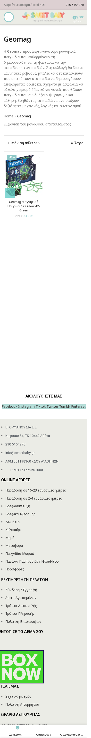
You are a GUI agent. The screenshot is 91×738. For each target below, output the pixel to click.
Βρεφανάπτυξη (17, 506)
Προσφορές (14, 569)
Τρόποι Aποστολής (21, 605)
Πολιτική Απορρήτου (22, 704)
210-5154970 (75, 5)
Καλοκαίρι (13, 529)
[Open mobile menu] (8, 17)
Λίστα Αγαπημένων (20, 597)
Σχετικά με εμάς (18, 696)
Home (8, 116)
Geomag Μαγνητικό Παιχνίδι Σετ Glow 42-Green (24, 206)
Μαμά (9, 537)
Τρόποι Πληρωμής (19, 613)
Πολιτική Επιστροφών (23, 621)
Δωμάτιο (12, 522)
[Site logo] (44, 16)
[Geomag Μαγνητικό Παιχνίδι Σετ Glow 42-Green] (23, 175)
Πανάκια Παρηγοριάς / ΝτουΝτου (32, 561)
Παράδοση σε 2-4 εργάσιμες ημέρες (33, 498)
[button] (10, 193)
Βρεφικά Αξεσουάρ (20, 514)
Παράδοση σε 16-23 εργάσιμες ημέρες (35, 490)
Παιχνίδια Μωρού (19, 553)
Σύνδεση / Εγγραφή (21, 589)
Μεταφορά (14, 545)
